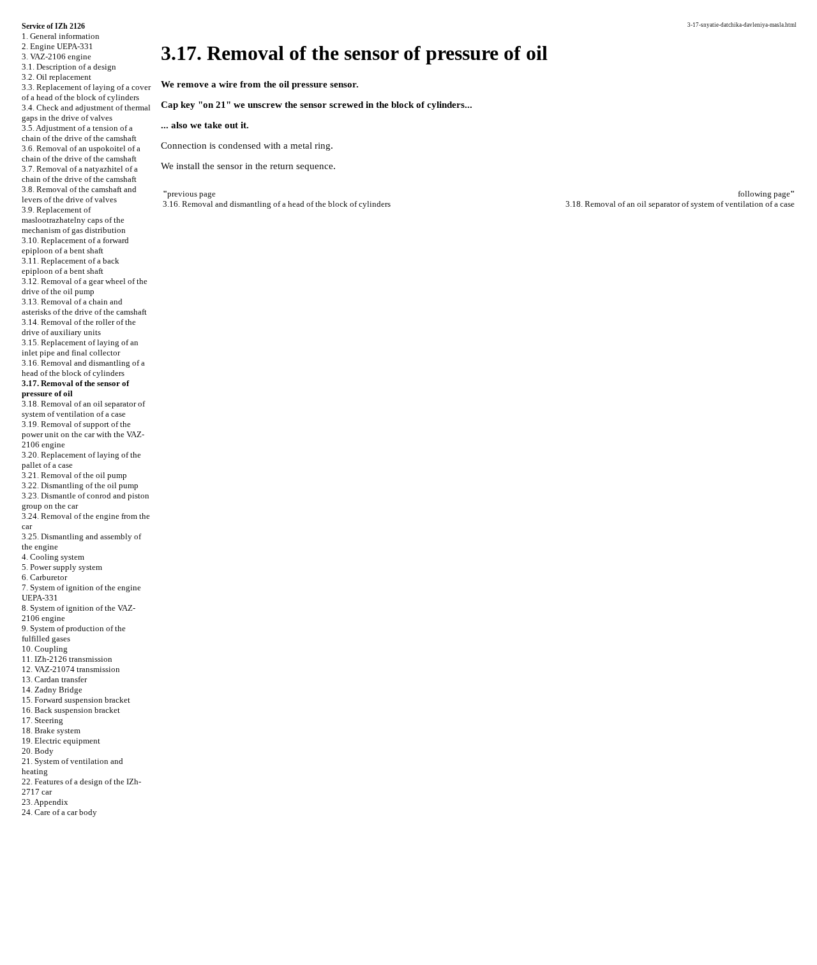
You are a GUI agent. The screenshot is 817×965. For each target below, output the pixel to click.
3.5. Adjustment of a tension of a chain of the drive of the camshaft (79, 133)
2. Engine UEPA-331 (57, 46)
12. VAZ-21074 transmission (71, 669)
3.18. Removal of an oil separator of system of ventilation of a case (83, 409)
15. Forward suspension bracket (76, 700)
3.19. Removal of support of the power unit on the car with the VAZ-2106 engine (83, 434)
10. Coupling (45, 649)
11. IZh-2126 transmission (67, 659)
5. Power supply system (62, 567)
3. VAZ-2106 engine (56, 56)
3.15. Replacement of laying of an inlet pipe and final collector (80, 347)
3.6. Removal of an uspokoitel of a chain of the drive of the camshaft (81, 153)
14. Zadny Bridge (52, 689)
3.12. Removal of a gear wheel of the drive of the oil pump (84, 286)
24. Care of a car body (59, 812)
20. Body (38, 751)
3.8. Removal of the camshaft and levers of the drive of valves (79, 194)
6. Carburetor (44, 577)
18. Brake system (51, 730)
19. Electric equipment (61, 740)
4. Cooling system (53, 557)
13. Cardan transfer (54, 679)
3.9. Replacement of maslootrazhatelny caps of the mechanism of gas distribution (74, 220)
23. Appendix (45, 802)
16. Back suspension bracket (71, 710)
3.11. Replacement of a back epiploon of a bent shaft (70, 266)
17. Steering (42, 720)
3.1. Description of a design (69, 66)
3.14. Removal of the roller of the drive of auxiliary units (79, 327)
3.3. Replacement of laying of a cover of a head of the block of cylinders (86, 92)
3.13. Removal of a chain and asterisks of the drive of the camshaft (84, 307)
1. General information (61, 36)
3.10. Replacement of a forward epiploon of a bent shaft (75, 245)
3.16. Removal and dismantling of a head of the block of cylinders (83, 368)
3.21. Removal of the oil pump (74, 475)
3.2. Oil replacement (56, 77)
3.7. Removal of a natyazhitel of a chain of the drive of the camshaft (80, 174)
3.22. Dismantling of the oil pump (80, 485)
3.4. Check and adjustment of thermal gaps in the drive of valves (86, 113)
